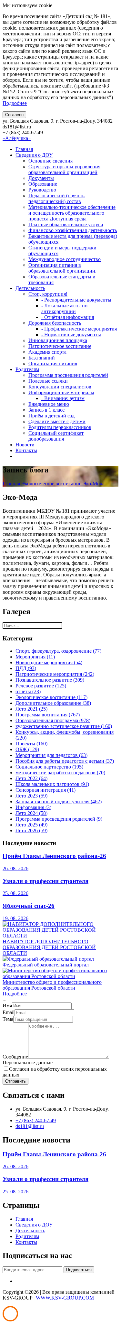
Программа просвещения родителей (68, 375)
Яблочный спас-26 (29, 905)
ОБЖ (27, 749)
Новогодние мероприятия (48, 662)
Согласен (14, 114)
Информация (33, 807)
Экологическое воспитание (52, 483)
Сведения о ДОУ (34, 155)
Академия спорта (47, 352)
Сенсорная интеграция (45, 790)
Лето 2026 (31, 830)
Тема (8, 1019)
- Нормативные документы (71, 334)
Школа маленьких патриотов (52, 784)
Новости (25, 444)
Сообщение (15, 1056)
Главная (24, 149)
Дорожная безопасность (54, 323)
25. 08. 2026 (15, 893)
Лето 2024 (31, 813)
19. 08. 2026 (15, 918)
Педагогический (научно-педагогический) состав (56, 198)
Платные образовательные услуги (65, 224)
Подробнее (15, 103)
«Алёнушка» (17, 138)
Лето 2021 (31, 709)
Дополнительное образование (53, 703)
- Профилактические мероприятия (79, 328)
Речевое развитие (40, 685)
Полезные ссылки (48, 381)
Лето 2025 (31, 824)
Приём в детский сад (51, 415)
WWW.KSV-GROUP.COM (65, 1298)
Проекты (31, 743)
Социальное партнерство (49, 766)
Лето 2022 (31, 778)
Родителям (27, 369)
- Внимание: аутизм (63, 398)
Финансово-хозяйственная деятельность (72, 230)
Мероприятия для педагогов (51, 755)
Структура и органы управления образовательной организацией (64, 169)
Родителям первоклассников (59, 427)
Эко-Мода (94, 483)
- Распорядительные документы (76, 300)
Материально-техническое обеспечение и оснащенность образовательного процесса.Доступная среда (72, 212)
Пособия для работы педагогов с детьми (64, 761)
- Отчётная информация (67, 317)
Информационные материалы (61, 392)
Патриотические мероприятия (54, 674)
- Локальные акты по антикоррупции (64, 308)
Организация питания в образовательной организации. (62, 268)
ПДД (25, 668)
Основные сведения (50, 160)
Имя (7, 1005)
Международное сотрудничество (64, 259)
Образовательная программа (52, 720)
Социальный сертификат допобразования (56, 436)
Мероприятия (35, 656)
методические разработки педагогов (60, 772)
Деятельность (30, 288)
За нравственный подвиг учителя (58, 801)
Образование (42, 184)
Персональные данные (28, 1062)
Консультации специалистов (59, 386)
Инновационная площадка (57, 340)
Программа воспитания (47, 714)
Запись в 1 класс (46, 410)
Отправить (15, 1081)
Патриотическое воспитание (59, 346)
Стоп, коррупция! (47, 294)
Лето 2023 (31, 795)
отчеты (28, 691)
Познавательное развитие (49, 680)
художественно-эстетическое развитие (63, 726)
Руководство (42, 189)
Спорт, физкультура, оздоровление (58, 651)
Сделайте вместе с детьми (57, 421)
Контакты (26, 450)
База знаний (41, 357)
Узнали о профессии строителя (45, 881)
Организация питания (52, 363)
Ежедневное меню (48, 404)
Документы (41, 178)
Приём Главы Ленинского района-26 (54, 856)
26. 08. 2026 (15, 868)
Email (9, 1012)
